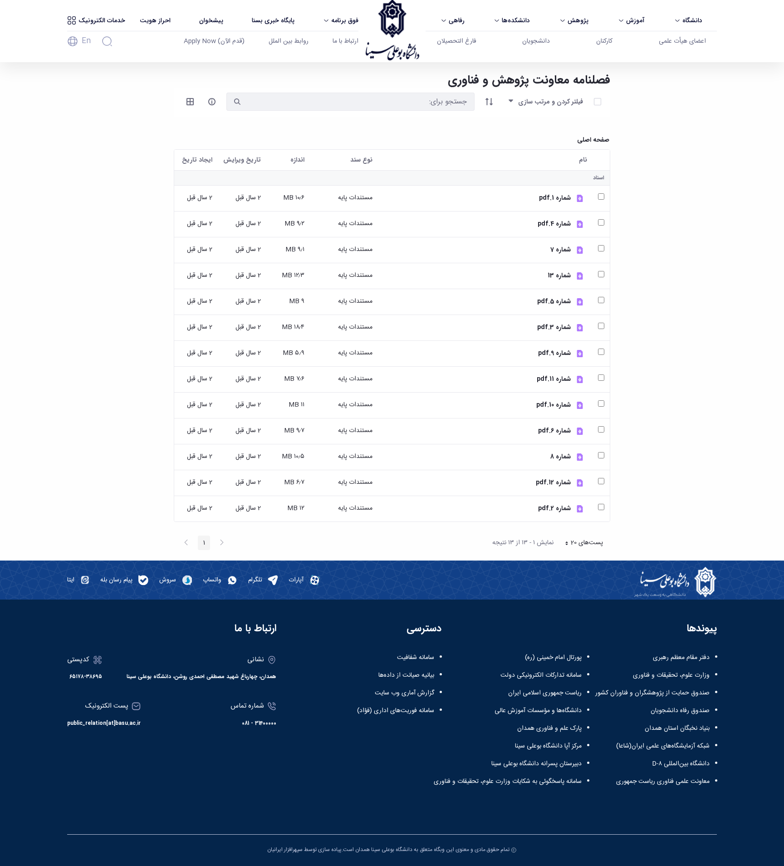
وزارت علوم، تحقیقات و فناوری (671, 675)
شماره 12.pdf (553, 482)
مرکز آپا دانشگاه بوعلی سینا (548, 746)
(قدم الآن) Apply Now (214, 41)
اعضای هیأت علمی (682, 41)
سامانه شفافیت (415, 657)
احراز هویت (155, 20)
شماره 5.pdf (554, 301)
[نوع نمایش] (190, 101)
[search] (237, 101)
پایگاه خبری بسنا (273, 20)
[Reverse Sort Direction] (489, 101)
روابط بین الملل (289, 41)
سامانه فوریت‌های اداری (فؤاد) (395, 710)
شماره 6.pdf (554, 431)
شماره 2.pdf (554, 508)
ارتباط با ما (345, 41)
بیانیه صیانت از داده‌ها (406, 675)
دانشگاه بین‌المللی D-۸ (681, 763)
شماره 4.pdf (554, 224)
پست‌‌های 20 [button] (581, 543)
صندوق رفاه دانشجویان (680, 710)
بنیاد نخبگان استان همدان (677, 728)
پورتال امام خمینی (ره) (553, 657)
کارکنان (604, 41)
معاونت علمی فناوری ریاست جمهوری (663, 781)
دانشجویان (536, 41)
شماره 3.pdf (554, 327)
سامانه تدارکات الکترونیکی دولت (541, 675)
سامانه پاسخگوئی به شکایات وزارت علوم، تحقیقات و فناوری (508, 781)
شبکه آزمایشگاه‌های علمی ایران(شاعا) (663, 746)
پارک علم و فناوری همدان (549, 728)
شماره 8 (560, 457)
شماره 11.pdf (554, 379)
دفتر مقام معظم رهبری (681, 657)
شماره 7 (560, 250)
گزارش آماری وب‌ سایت (404, 693)
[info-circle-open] (212, 101)
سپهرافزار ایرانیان (285, 849)
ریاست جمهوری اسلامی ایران (545, 693)
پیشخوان (211, 20)
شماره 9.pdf (554, 353)
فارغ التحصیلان (456, 41)
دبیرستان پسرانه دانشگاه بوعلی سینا (536, 763)
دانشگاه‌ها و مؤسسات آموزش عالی (538, 710)
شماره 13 (559, 275)
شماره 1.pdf (555, 198)
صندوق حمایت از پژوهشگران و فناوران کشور (652, 693)
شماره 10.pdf (553, 405)
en (86, 41)
